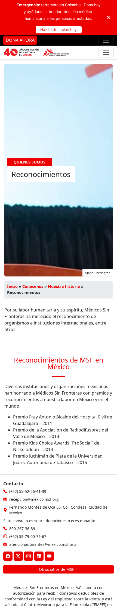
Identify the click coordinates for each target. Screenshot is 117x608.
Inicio (12, 286)
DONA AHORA (20, 40)
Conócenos (32, 286)
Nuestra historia (64, 286)
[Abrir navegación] (106, 40)
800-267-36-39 (22, 528)
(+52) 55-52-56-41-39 (27, 491)
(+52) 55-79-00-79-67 (27, 536)
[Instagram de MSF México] (28, 556)
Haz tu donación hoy (58, 29)
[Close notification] (108, 17)
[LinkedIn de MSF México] (39, 556)
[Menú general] (106, 52)
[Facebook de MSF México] (8, 556)
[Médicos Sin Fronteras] (36, 52)
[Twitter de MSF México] (18, 556)
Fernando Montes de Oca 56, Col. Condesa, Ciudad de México (58, 510)
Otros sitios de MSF (57, 569)
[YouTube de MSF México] (49, 556)
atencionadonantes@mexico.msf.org (42, 544)
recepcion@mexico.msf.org (34, 499)
